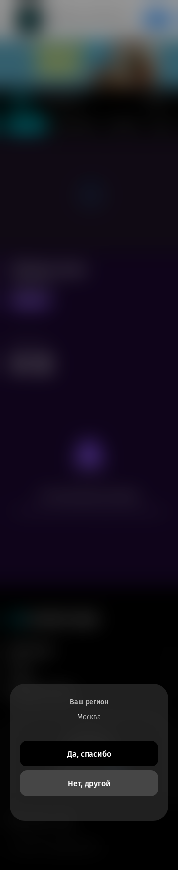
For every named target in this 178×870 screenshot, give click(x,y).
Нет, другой (89, 783)
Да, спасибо (89, 754)
